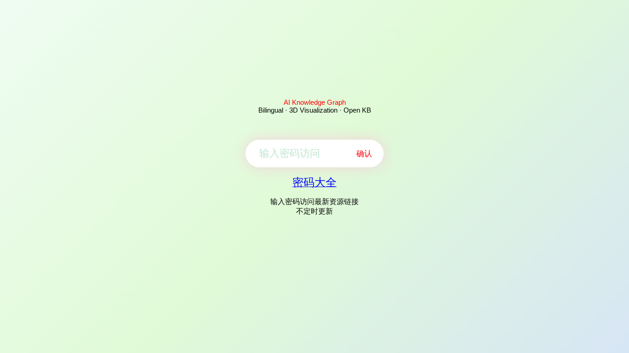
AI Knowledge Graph (315, 102)
